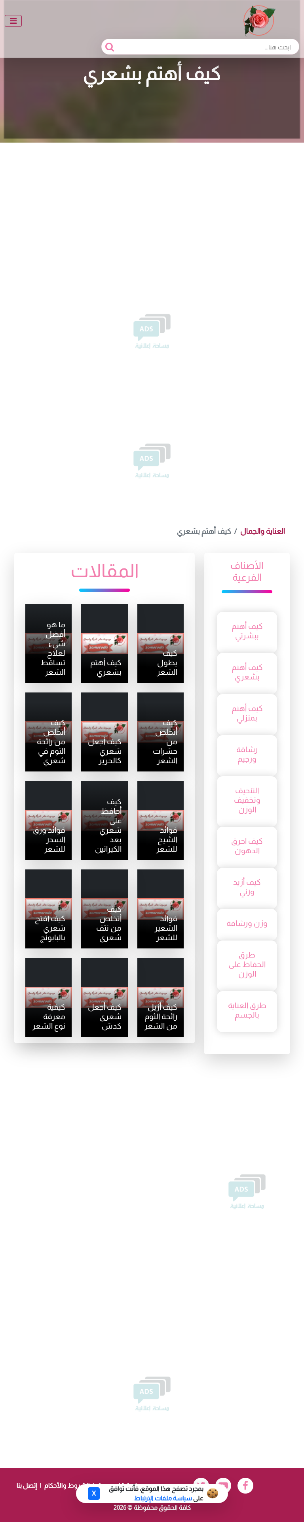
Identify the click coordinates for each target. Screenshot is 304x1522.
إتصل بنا (27, 1485)
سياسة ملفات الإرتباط (163, 1498)
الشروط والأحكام (67, 1485)
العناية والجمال (262, 531)
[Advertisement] (152, 202)
